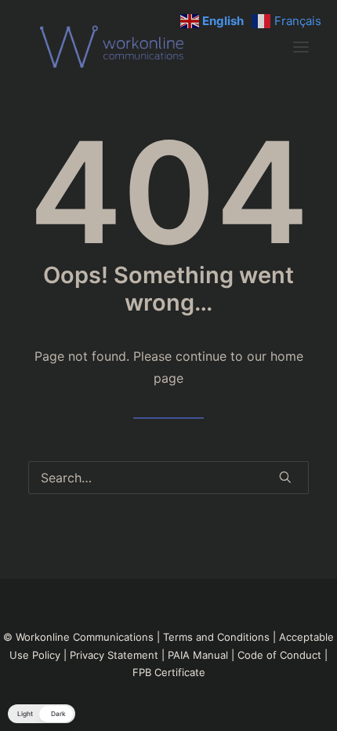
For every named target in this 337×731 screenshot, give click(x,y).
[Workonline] (116, 47)
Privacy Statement (114, 655)
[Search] (168, 477)
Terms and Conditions (216, 637)
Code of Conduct (279, 655)
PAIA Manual (198, 655)
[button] (301, 47)
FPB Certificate (168, 672)
